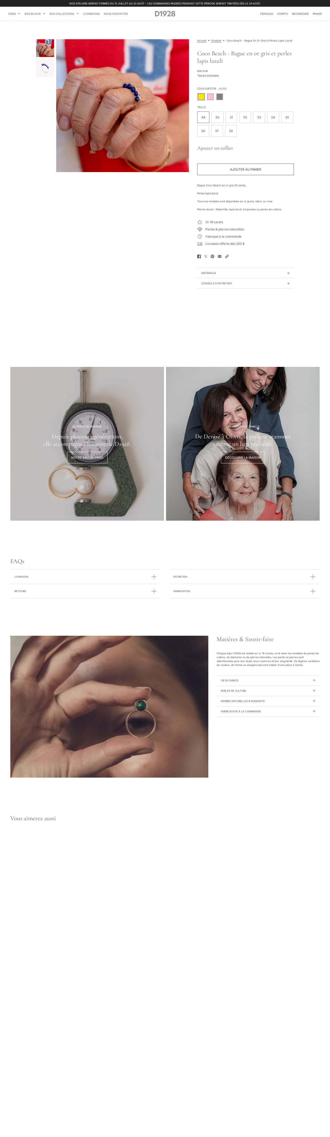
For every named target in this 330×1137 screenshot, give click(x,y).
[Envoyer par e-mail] (219, 256)
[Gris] (220, 97)
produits (216, 40)
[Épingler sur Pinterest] (212, 256)
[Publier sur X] (205, 256)
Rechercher (300, 13)
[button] (227, 256)
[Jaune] (201, 97)
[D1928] (165, 14)
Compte (282, 13)
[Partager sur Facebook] (199, 256)
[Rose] (210, 97)
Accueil (201, 40)
